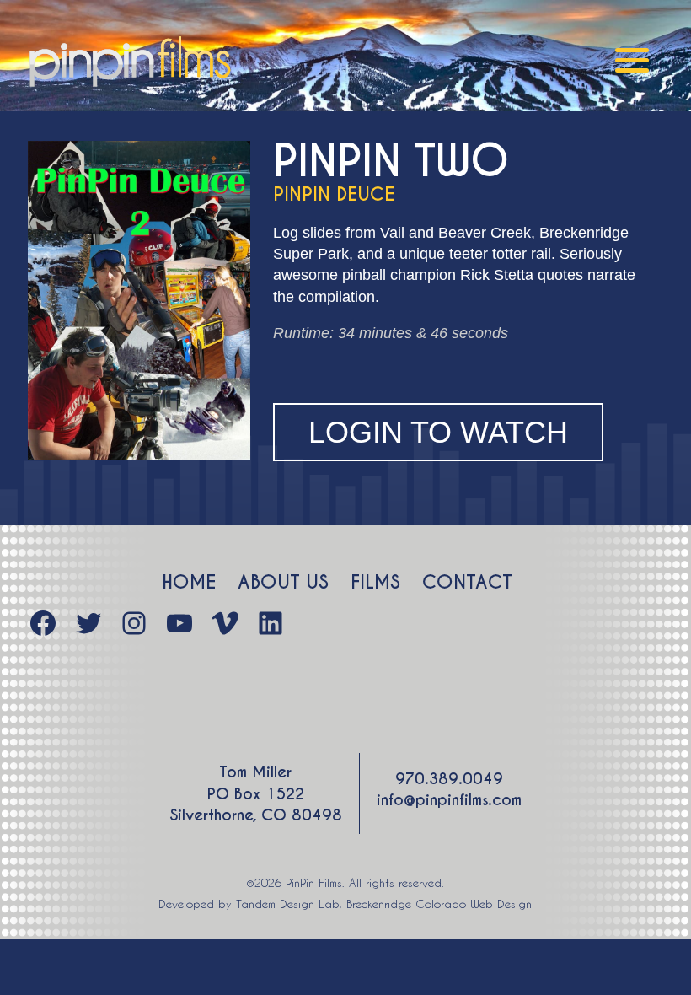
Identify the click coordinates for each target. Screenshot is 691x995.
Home (189, 582)
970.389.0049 (449, 778)
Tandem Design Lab (288, 903)
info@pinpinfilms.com (449, 799)
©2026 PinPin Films (294, 882)
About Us (283, 582)
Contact (467, 582)
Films (375, 582)
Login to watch (438, 432)
